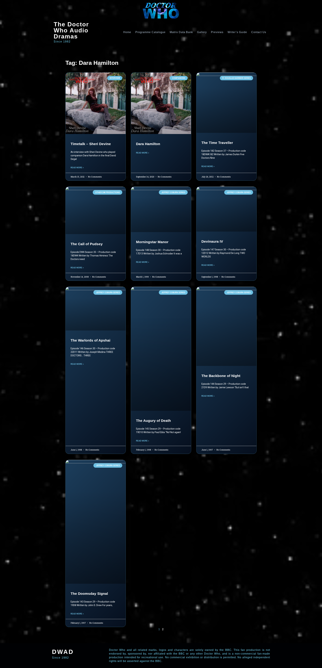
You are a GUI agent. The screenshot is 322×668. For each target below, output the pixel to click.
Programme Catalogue (150, 32)
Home (127, 32)
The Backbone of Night (220, 376)
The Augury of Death (153, 420)
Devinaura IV (212, 241)
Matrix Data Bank (181, 32)
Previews (217, 32)
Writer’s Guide (237, 32)
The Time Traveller (217, 143)
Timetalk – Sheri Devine (91, 144)
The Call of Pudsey (87, 244)
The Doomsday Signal (89, 593)
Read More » (77, 167)
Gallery (202, 32)
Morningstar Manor (152, 242)
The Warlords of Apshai (90, 340)
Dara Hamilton (148, 144)
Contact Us (258, 32)
